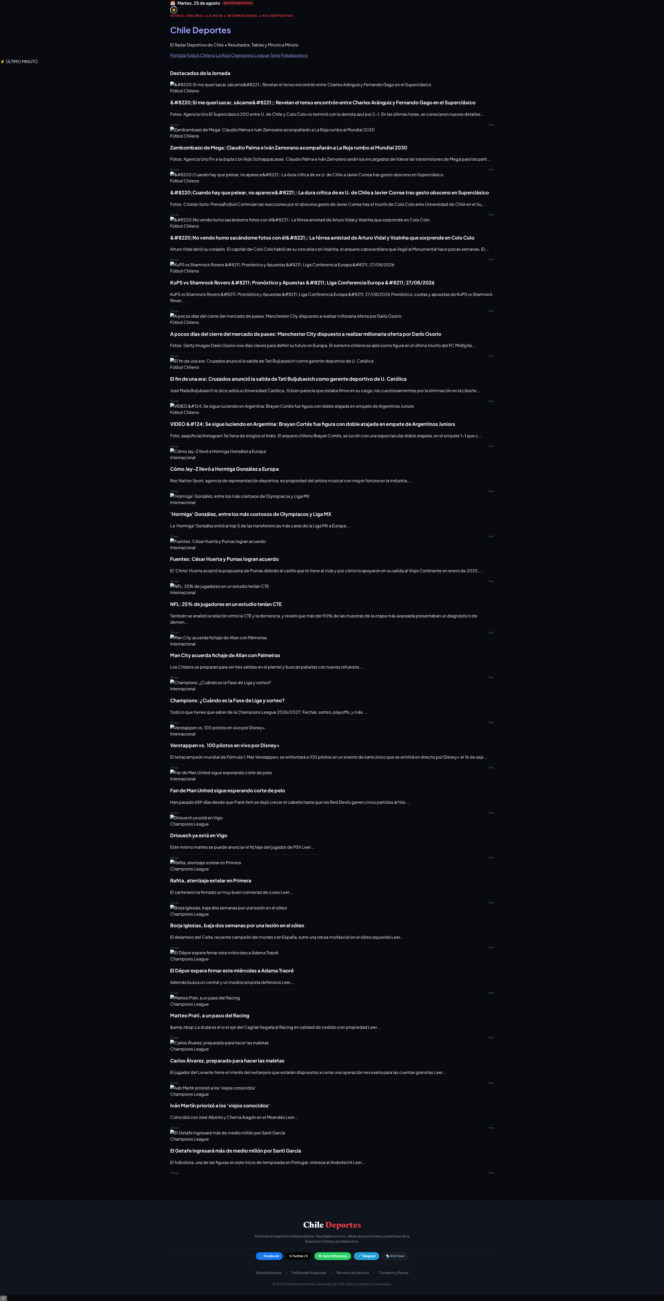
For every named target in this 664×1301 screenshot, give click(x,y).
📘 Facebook (269, 1256)
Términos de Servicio (352, 1273)
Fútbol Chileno (200, 55)
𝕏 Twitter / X (298, 1256)
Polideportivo (294, 55)
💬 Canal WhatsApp (333, 1256)
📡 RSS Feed (395, 1256)
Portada (178, 55)
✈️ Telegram (366, 1256)
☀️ (174, 10)
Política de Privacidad (309, 1273)
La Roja (223, 55)
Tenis (275, 55)
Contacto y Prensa (393, 1273)
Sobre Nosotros (269, 1273)
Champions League (250, 55)
